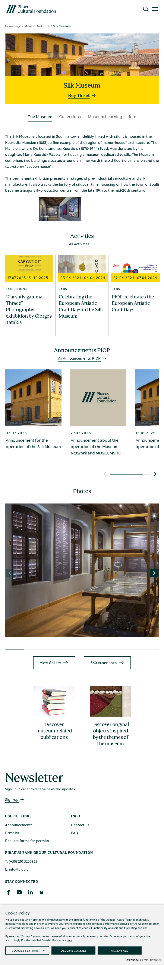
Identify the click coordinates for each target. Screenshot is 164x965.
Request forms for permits (27, 840)
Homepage (13, 26)
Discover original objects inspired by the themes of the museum (110, 734)
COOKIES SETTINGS (25, 950)
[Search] (145, 9)
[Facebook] (8, 892)
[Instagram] (41, 892)
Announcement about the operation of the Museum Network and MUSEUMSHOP (97, 446)
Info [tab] (132, 116)
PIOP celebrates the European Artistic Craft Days (133, 303)
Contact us (80, 824)
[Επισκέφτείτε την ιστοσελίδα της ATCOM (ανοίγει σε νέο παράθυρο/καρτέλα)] (143, 960)
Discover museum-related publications (54, 730)
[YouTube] (19, 892)
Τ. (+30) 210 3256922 (21, 861)
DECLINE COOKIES (73, 950)
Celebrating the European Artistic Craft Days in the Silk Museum (81, 306)
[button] (104, 474)
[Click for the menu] (155, 8)
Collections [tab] (70, 116)
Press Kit (12, 832)
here (69, 940)
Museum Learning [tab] (105, 116)
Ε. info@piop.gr (17, 869)
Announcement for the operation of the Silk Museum (33, 443)
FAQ (74, 832)
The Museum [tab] (40, 116)
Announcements (18, 824)
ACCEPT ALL (119, 950)
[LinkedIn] (30, 892)
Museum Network (37, 26)
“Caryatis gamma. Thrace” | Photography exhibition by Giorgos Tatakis (29, 309)
